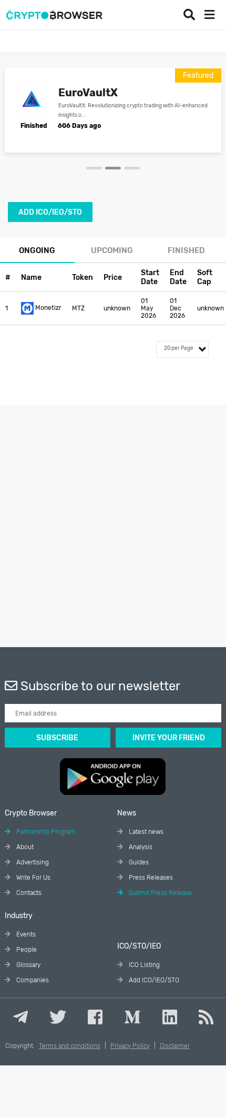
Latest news (145, 831)
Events (25, 934)
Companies (32, 980)
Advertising (32, 862)
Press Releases (150, 877)
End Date (178, 277)
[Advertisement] (113, 518)
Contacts (28, 893)
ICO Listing (143, 965)
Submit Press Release (159, 893)
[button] (94, 168)
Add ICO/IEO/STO (50, 212)
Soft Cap (204, 277)
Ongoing (37, 250)
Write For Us (32, 877)
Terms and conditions (69, 1046)
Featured (198, 75)
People (26, 949)
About (24, 847)
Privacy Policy (130, 1046)
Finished (186, 250)
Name (31, 277)
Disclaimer (175, 1046)
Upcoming (112, 250)
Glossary (27, 965)
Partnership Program (45, 831)
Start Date (150, 277)
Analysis (139, 847)
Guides (138, 862)
